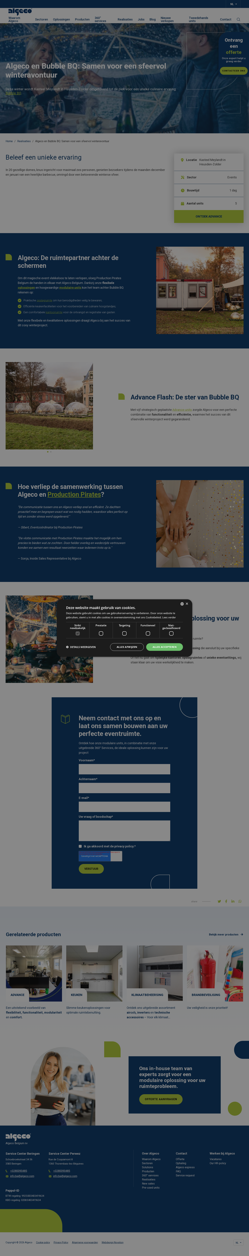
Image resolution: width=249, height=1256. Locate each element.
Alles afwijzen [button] (127, 646)
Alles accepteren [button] (165, 646)
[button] (81, 647)
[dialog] (124, 628)
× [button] (186, 603)
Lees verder (169, 617)
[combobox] (182, 604)
